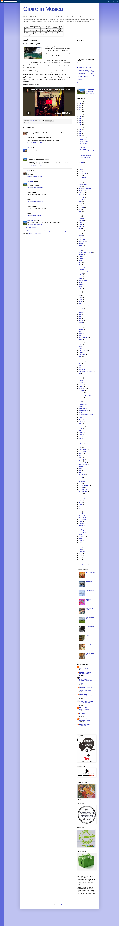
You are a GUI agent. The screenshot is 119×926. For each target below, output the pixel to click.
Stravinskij (81, 523)
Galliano (81, 303)
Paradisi (81, 428)
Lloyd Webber (82, 369)
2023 (80, 107)
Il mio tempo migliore (84, 724)
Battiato (80, 203)
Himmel (80, 339)
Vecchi (80, 540)
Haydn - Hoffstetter (83, 337)
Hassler (80, 333)
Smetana (81, 504)
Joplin (80, 346)
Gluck (80, 318)
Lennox (80, 360)
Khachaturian (82, 354)
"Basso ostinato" (90, 590)
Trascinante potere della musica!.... (86, 146)
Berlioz (80, 211)
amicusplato (30, 130)
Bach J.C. (81, 199)
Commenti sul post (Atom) (34, 233)
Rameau (81, 453)
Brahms (80, 230)
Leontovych (81, 362)
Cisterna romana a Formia (85, 690)
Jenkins (80, 345)
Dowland (81, 278)
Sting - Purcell (82, 519)
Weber (80, 555)
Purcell (80, 447)
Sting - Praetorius (83, 514)
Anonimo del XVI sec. (84, 179)
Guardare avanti (90, 581)
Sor (79, 508)
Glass (80, 314)
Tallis (80, 527)
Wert (80, 557)
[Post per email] (43, 120)
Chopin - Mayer (82, 247)
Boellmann (81, 220)
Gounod (81, 322)
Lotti (80, 373)
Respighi (81, 457)
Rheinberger (82, 459)
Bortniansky (82, 226)
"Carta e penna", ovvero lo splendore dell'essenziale (87, 150)
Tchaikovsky (82, 536)
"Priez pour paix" (90, 626)
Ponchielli (81, 438)
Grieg (80, 326)
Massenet (81, 386)
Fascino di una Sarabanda (86, 153)
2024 (80, 105)
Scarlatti (81, 478)
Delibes (80, 275)
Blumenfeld (81, 218)
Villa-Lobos (81, 548)
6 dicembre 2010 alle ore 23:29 (35, 176)
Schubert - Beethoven (84, 485)
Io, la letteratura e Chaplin (86, 701)
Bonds (80, 222)
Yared (80, 563)
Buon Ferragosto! (90, 572)
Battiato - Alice (82, 205)
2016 (80, 122)
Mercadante (82, 390)
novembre (83, 160)
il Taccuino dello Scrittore (85, 708)
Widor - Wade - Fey (83, 561)
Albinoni (81, 171)
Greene (80, 324)
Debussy (81, 273)
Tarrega (80, 529)
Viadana (81, 544)
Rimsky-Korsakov (83, 464)
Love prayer (82, 714)
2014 (80, 127)
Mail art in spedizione (84, 668)
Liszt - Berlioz (82, 367)
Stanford (81, 510)
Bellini (80, 209)
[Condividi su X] (50, 121)
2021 (80, 111)
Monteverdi (81, 394)
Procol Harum (82, 442)
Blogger (63, 905)
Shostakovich (82, 495)
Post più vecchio (67, 231)
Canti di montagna (83, 239)
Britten (80, 232)
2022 (80, 109)
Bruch (80, 234)
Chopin (80, 245)
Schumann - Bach (83, 489)
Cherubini (81, 243)
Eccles (80, 286)
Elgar (80, 290)
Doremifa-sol (82, 678)
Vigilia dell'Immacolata (85, 155)
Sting (80, 512)
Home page (47, 231)
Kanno (80, 348)
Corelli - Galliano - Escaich (85, 252)
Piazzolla (81, 434)
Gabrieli (81, 301)
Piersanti (81, 436)
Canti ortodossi (82, 241)
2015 (80, 125)
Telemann (81, 538)
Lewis (80, 363)
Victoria (80, 546)
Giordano (81, 312)
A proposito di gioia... (85, 157)
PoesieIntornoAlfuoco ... (85, 672)
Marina (29, 171)
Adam (80, 169)
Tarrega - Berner (83, 531)
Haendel (81, 329)
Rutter (80, 472)
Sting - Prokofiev (83, 517)
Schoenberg (82, 481)
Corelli (80, 251)
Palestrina (81, 425)
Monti (80, 399)
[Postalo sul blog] (48, 121)
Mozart (30, 122)
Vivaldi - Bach (82, 551)
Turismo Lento (83, 694)
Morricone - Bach (83, 404)
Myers (80, 417)
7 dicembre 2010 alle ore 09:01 (35, 187)
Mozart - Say (82, 408)
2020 (80, 114)
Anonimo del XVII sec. (84, 181)
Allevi (80, 175)
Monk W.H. (81, 392)
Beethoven (81, 207)
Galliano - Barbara (83, 305)
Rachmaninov (82, 451)
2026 (80, 101)
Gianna (29, 148)
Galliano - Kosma (83, 307)
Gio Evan (81, 311)
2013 (80, 129)
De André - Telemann (84, 266)
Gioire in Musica (43, 9)
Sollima (80, 506)
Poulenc (81, 440)
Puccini (80, 445)
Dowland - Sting (83, 280)
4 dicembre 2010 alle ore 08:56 (35, 152)
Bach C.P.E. (81, 198)
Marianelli (81, 380)
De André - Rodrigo (83, 271)
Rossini (80, 468)
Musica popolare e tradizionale (86, 414)
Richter (80, 461)
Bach (80, 186)
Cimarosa (81, 249)
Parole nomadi (83, 718)
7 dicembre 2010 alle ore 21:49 (35, 201)
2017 (80, 120)
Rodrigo (81, 466)
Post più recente (28, 231)
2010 (80, 135)
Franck (80, 297)
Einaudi (80, 288)
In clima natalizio (84, 141)
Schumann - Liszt (83, 491)
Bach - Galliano (82, 190)
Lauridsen (81, 358)
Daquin (80, 260)
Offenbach (81, 419)
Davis (80, 264)
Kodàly (80, 356)
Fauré (80, 293)
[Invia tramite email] (46, 121)
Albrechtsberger (83, 173)
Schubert (81, 483)
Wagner (81, 553)
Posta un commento (31, 227)
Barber (80, 201)
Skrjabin (81, 502)
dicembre (82, 137)
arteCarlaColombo (84, 667)
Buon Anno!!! (83, 139)
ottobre (82, 162)
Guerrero (81, 327)
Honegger (81, 343)
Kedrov (80, 352)
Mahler (80, 377)
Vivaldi (80, 549)
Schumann (81, 487)
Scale (87, 635)
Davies (80, 262)
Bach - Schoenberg (83, 196)
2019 (80, 116)
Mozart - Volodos (83, 412)
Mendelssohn (82, 388)
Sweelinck (81, 525)
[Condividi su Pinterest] (53, 121)
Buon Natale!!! (83, 143)
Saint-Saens (82, 474)
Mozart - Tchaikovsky (84, 410)
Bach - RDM (82, 194)
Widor (80, 559)
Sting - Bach (82, 515)
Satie (80, 476)
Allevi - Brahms (82, 177)
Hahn (80, 331)
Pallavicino (81, 427)
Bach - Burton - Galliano (85, 188)
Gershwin (81, 309)
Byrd (80, 237)
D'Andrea (81, 258)
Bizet (80, 217)
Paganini (81, 423)
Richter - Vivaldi (83, 462)
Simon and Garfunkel (84, 498)
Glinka (80, 316)
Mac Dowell (82, 375)
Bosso (80, 228)
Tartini (80, 534)
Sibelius (81, 496)
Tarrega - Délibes (83, 532)
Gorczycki (81, 320)
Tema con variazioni (88, 600)
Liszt (80, 365)
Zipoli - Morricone (83, 565)
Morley (80, 401)
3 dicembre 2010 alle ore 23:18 (35, 143)
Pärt (80, 430)
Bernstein (81, 213)
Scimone (81, 493)
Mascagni (81, 384)
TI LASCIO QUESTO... (84, 673)
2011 (80, 133)
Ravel (80, 455)
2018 (80, 118)
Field (80, 295)
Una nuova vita (82, 725)
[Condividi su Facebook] (51, 121)
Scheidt (80, 480)
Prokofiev (81, 444)
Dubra (80, 282)
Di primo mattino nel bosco (85, 720)
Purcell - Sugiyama (83, 449)
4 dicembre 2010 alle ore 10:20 (35, 166)
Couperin (81, 254)
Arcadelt (81, 182)
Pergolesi (81, 432)
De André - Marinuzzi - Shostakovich (84, 268)
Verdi (80, 542)
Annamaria (30, 157)
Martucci (81, 382)
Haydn (80, 335)
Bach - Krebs (82, 192)
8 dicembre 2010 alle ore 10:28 (35, 224)
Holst (80, 341)
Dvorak (80, 284)
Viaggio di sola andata (84, 709)
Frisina (80, 299)
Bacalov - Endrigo (83, 184)
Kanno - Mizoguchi (83, 350)
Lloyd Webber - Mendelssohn (86, 371)
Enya (80, 292)
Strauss (80, 521)
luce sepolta (82, 713)
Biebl (80, 215)
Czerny (80, 256)
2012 (80, 131)
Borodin (81, 224)
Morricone (81, 403)
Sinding (80, 500)
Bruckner (81, 235)
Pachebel (81, 421)
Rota (80, 470)
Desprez (81, 276)
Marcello (81, 379)
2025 (80, 103)
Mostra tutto (93, 729)
